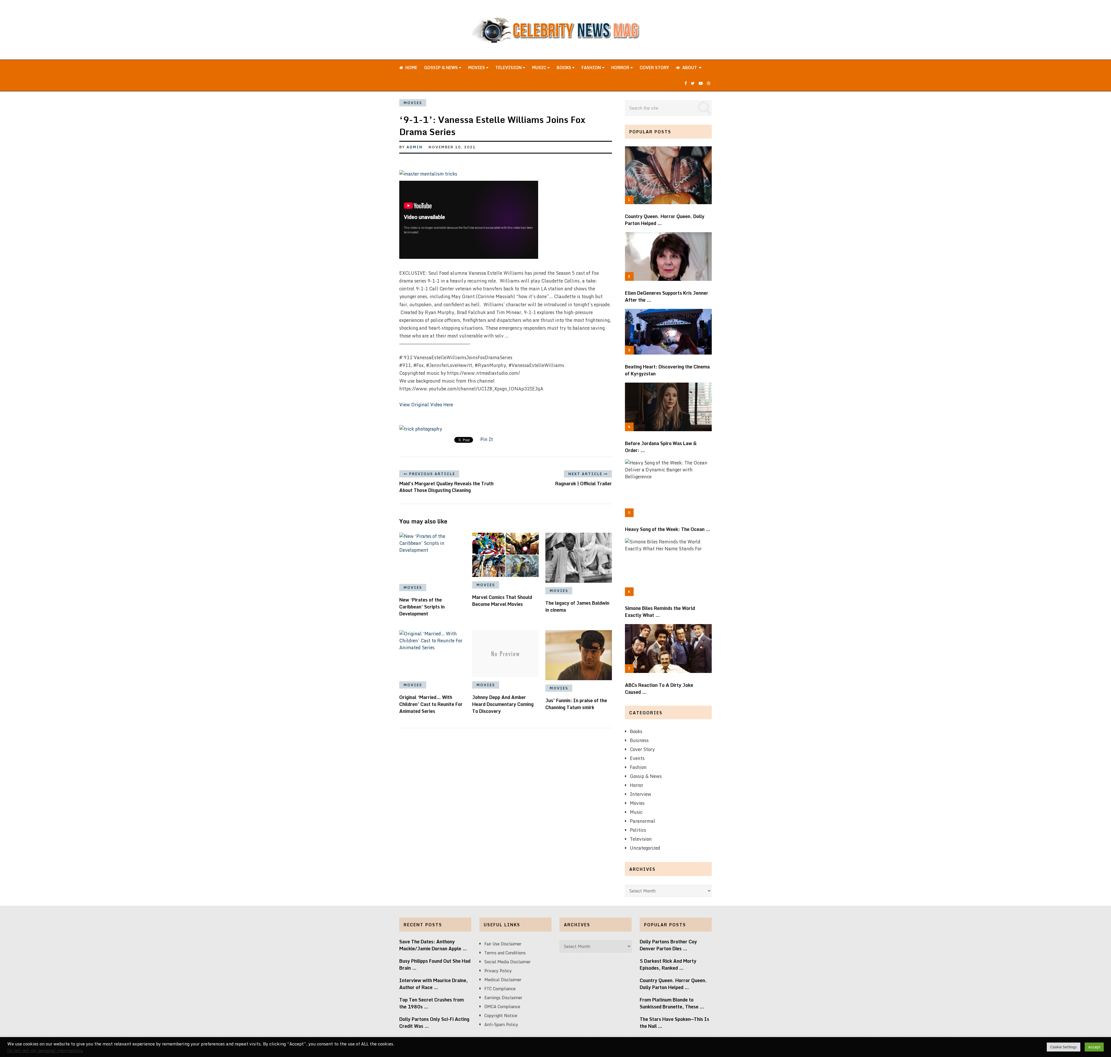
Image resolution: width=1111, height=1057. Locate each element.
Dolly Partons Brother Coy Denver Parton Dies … (668, 945)
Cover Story (654, 67)
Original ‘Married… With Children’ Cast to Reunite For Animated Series (431, 704)
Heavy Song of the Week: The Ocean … (667, 529)
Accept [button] (1094, 1047)
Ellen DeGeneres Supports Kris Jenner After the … (666, 296)
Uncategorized (645, 848)
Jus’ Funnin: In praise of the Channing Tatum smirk (576, 704)
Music (539, 67)
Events (637, 758)
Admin (414, 147)
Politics (638, 830)
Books (564, 67)
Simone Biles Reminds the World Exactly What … (660, 612)
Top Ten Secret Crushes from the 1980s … (431, 1003)
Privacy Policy (498, 970)
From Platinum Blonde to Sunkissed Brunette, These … (672, 1003)
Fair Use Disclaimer (502, 943)
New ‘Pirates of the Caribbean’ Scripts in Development (422, 606)
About (689, 67)
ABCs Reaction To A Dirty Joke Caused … (659, 689)
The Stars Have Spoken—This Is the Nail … (674, 1023)
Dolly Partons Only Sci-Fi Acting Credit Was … (434, 1023)
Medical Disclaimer (502, 979)
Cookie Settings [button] (1063, 1047)
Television (509, 67)
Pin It (486, 439)
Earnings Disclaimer (503, 997)
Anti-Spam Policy (501, 1024)
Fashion (592, 67)
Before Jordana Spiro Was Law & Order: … (661, 447)
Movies (477, 67)
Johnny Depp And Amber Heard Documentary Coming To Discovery (503, 704)
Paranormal (642, 821)
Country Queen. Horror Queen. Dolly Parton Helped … (665, 220)
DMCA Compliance (502, 1006)
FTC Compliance (500, 988)
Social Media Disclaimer (507, 961)
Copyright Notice (500, 1015)
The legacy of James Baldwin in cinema (577, 606)
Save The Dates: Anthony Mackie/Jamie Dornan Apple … (433, 945)
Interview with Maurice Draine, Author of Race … (433, 984)
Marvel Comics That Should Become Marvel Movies (502, 600)
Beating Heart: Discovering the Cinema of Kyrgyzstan (667, 370)
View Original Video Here (426, 404)
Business (639, 740)
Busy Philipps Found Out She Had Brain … (434, 964)
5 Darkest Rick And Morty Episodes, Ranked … (668, 964)
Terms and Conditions (505, 952)
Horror (620, 67)
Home (410, 67)
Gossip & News (441, 67)
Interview (640, 794)
